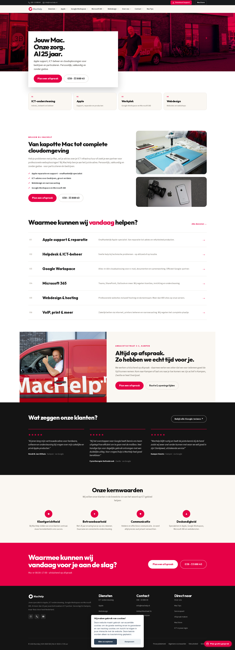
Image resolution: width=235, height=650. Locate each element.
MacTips (150, 9)
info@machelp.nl (51, 2)
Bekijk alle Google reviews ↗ (189, 419)
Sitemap (204, 644)
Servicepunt (179, 611)
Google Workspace (78, 9)
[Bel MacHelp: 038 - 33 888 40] (37, 616)
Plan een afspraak (48, 78)
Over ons (125, 9)
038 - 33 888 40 (36, 2)
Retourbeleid (193, 644)
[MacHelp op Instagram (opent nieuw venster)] (30, 616)
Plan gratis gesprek (219, 644)
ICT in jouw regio (181, 628)
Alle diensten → (199, 223)
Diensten (51, 9)
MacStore (201, 2)
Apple (63, 9)
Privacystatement (159, 644)
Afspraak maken (181, 616)
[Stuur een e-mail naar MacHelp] (43, 616)
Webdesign (112, 9)
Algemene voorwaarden (177, 644)
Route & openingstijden (162, 385)
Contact (138, 9)
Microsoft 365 (97, 9)
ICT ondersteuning (106, 600)
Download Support (182, 2)
